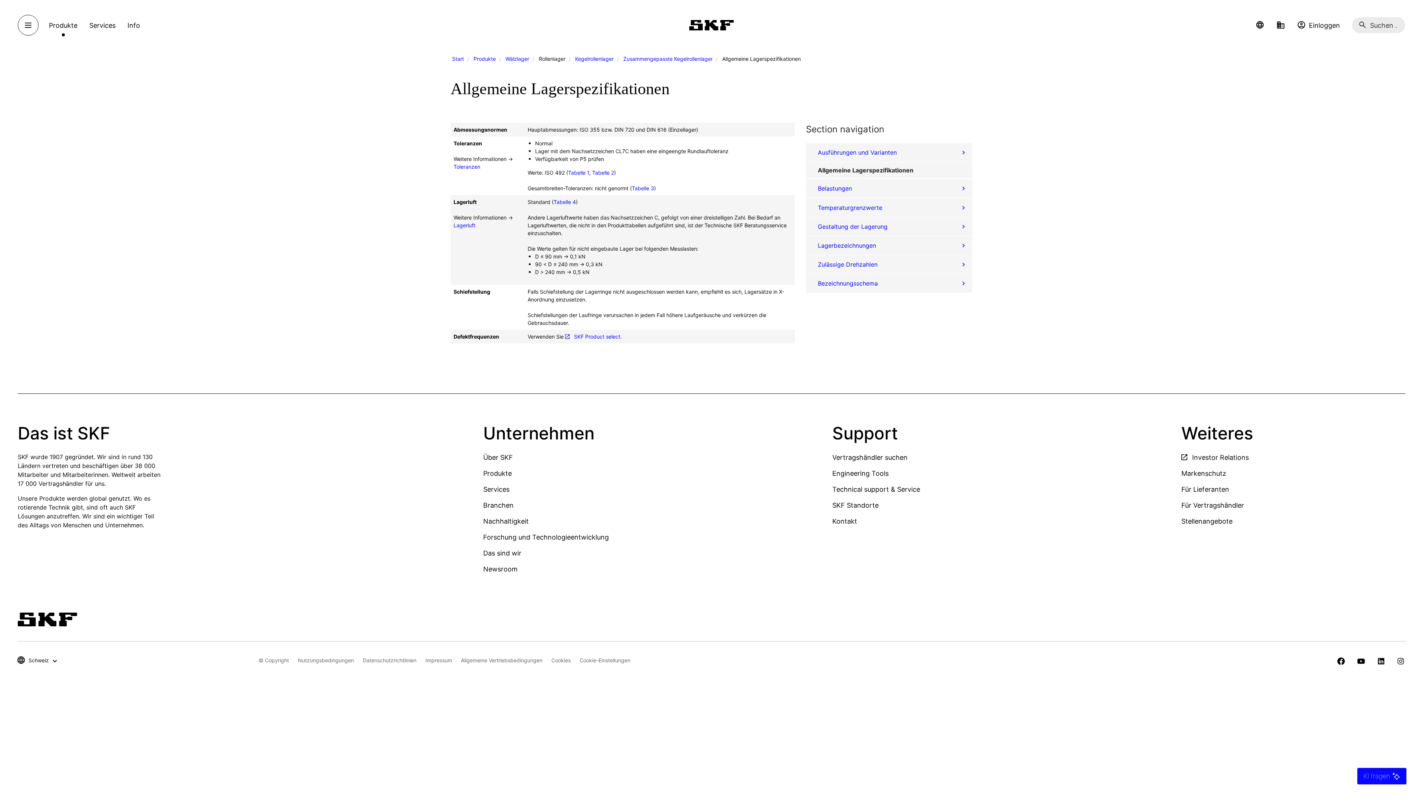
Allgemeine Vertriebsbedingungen (502, 660)
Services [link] (102, 25)
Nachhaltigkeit (506, 521)
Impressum (438, 660)
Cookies (561, 660)
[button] (1260, 25)
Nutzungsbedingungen (326, 660)
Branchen (498, 505)
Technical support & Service (876, 489)
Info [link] (133, 25)
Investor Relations (1219, 457)
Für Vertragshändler (1212, 505)
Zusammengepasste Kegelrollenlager (668, 59)
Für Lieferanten (1205, 489)
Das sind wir (502, 553)
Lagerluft (464, 225)
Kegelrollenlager (594, 59)
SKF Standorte (855, 505)
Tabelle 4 (565, 202)
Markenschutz (1203, 473)
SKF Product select (597, 336)
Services (496, 489)
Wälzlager (517, 59)
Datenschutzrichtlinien (390, 660)
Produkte (485, 59)
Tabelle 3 (643, 188)
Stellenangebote (1207, 521)
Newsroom (500, 569)
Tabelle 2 (603, 172)
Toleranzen (467, 167)
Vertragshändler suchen (870, 457)
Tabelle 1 (578, 172)
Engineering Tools (860, 473)
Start (458, 59)
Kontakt (844, 521)
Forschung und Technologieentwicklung (546, 537)
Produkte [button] (63, 25)
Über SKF (498, 457)
